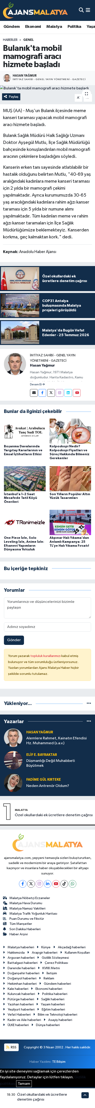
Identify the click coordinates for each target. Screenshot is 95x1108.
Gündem (11, 27)
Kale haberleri (18, 989)
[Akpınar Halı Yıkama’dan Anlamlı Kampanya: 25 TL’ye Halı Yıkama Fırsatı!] (70, 522)
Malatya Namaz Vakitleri (27, 908)
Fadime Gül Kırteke (43, 779)
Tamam (24, 1084)
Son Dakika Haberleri (25, 929)
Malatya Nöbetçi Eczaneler (29, 898)
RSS (13, 1047)
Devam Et (36, 384)
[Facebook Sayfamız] (42, 393)
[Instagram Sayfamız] (59, 393)
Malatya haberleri (21, 947)
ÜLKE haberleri (18, 1025)
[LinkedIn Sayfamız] (68, 393)
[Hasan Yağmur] (15, 364)
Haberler (10, 40)
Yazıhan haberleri (21, 1004)
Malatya (54, 27)
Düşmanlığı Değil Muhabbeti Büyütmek (50, 763)
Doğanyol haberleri (22, 978)
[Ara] (81, 10)
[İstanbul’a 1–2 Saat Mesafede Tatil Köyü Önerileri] (25, 479)
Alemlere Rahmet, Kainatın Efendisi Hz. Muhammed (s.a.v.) (56, 740)
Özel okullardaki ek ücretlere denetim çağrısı (54, 815)
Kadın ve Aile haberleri (24, 1020)
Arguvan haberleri (21, 957)
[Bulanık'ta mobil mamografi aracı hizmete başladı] (47, 88)
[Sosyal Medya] (34, 393)
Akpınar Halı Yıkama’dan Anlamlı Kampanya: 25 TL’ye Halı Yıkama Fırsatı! (69, 541)
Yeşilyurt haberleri (21, 1009)
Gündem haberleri (57, 983)
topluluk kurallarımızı (45, 656)
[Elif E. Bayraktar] (13, 760)
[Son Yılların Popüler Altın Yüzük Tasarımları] (70, 479)
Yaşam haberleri (53, 1004)
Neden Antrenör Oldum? (47, 786)
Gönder (14, 640)
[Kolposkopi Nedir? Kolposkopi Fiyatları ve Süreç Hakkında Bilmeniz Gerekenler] (70, 431)
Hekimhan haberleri (22, 983)
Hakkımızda (16, 952)
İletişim (52, 973)
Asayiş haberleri (60, 1020)
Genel (28, 40)
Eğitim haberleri (53, 1009)
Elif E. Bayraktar (41, 755)
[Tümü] (89, 703)
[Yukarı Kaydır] (85, 1095)
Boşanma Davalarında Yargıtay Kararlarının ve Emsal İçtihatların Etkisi (23, 450)
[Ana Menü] (88, 10)
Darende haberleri (21, 968)
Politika (74, 27)
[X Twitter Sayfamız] (51, 393)
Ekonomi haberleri (49, 989)
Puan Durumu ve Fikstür (26, 918)
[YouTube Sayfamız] (76, 393)
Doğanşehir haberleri (23, 973)
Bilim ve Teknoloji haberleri (57, 1014)
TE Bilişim (58, 1061)
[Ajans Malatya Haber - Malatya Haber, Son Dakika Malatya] (35, 10)
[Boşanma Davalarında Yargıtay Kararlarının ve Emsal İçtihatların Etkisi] (25, 431)
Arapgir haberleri (44, 952)
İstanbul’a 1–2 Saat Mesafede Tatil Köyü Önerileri (20, 498)
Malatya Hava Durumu (25, 903)
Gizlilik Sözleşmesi (55, 957)
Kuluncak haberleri (21, 994)
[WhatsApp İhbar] (72, 884)
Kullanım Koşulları (77, 952)
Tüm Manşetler (20, 924)
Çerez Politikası (56, 963)
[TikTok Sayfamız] (64, 884)
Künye (45, 947)
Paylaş (13, 96)
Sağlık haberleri (52, 999)
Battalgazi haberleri (23, 963)
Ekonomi (33, 27)
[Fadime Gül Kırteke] (13, 783)
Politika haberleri (54, 994)
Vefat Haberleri (19, 1014)
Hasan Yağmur (42, 365)
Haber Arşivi (18, 934)
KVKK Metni (51, 968)
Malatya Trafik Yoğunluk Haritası (33, 913)
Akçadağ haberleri (72, 947)
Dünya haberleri (48, 1025)
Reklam (49, 978)
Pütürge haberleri (21, 999)
